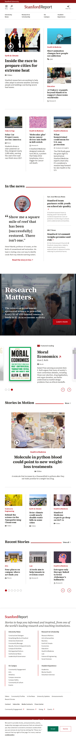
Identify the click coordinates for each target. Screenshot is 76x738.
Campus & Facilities (15, 648)
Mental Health (46, 672)
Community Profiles (18, 696)
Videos (7, 696)
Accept (53, 729)
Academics (45, 669)
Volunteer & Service (48, 675)
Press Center (39, 704)
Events (11, 685)
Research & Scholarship (26, 16)
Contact (8, 704)
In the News (31, 696)
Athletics (12, 675)
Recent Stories (10, 699)
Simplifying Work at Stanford (18, 638)
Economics (45, 646)
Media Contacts (27, 704)
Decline (65, 729)
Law (30, 566)
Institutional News (15, 654)
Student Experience (61, 16)
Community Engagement (17, 669)
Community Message (16, 643)
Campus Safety (14, 680)
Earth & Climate (11, 55)
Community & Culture (16, 682)
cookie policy (9, 735)
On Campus (46, 16)
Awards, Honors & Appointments (20, 646)
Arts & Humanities (48, 638)
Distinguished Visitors (16, 651)
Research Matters (48, 635)
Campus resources (15, 677)
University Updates (43, 696)
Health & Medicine (54, 47)
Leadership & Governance (17, 656)
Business (45, 641)
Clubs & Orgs (10, 131)
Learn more (62, 321)
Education (51, 86)
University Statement (16, 641)
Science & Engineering (9, 510)
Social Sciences (47, 659)
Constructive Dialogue (16, 635)
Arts (6, 566)
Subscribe (16, 704)
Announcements (57, 696)
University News (8, 16)
